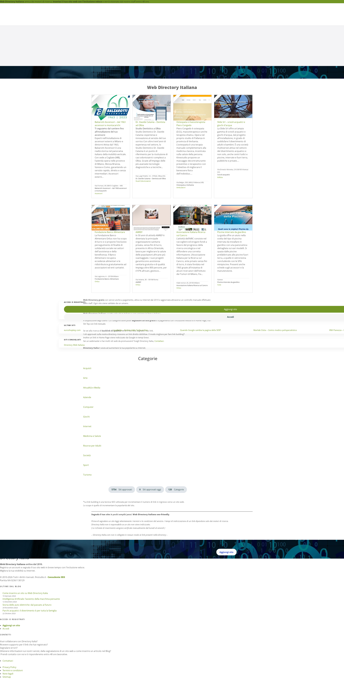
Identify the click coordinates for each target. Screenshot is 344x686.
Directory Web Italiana (74, 387)
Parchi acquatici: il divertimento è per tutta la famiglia (30, 653)
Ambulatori (180, 222)
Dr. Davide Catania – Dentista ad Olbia (151, 213)
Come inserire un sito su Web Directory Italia (25, 635)
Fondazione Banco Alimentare (107, 313)
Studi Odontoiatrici (143, 216)
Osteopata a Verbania (185, 219)
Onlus (97, 316)
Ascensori (98, 228)
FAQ (231, 13)
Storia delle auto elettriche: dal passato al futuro (27, 647)
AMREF (138, 317)
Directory (182, 15)
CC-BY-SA (56, 171)
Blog (235, 13)
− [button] (1, 168)
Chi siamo (197, 15)
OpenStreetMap (29, 171)
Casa (219, 319)
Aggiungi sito (214, 15)
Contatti (241, 13)
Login (226, 13)
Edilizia (220, 212)
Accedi (6, 671)
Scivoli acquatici (223, 209)
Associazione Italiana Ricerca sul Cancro (192, 320)
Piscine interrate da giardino (228, 317)
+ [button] (0, 168)
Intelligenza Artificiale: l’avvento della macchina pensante (31, 641)
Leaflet (3, 171)
